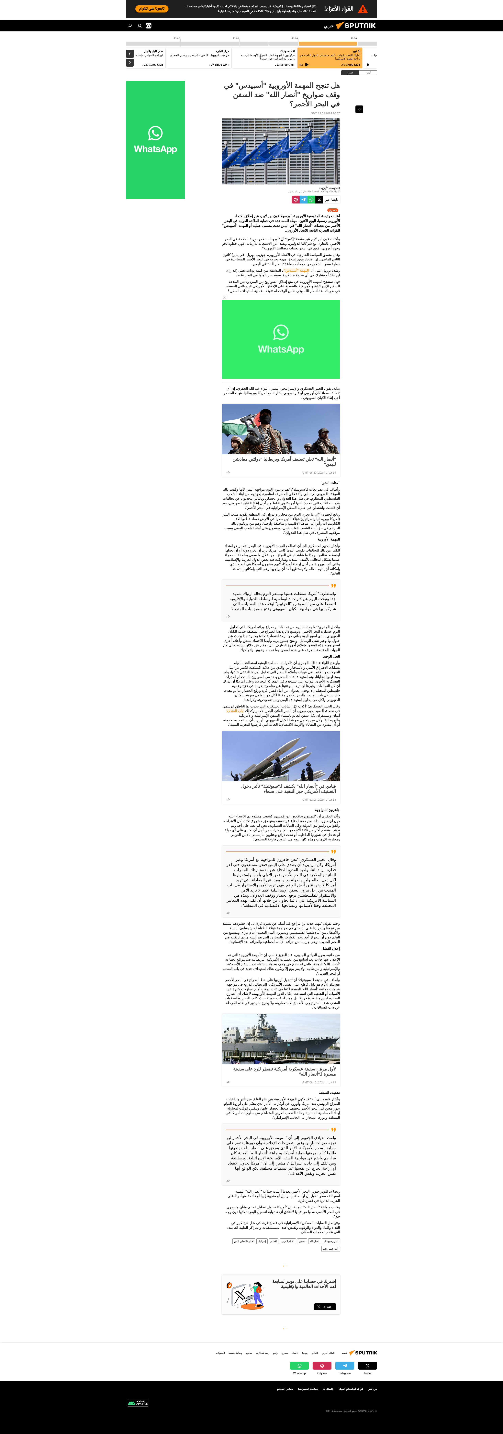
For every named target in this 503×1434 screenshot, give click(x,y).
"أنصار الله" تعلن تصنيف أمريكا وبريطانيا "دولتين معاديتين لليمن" (284, 462)
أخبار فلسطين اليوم (243, 1241)
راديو (275, 1353)
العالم (315, 1353)
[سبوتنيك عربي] (357, 30)
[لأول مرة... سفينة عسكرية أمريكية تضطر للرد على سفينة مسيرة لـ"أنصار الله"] (281, 1039)
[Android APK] (138, 1403)
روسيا (305, 1353)
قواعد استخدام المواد (351, 1388)
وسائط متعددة (235, 1353)
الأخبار (274, 1241)
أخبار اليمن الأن (330, 1248)
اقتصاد (295, 1353)
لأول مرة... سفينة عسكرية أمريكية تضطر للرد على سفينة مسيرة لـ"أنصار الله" (284, 1072)
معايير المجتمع (285, 1388)
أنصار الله (314, 1241)
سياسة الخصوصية (308, 1388)
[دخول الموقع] (140, 25)
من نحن (372, 1388)
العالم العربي (287, 1241)
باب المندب (235, 711)
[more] (228, 472)
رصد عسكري (262, 1353)
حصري (302, 1241)
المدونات (220, 1353)
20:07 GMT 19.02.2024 (325, 113)
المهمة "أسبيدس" (296, 270)
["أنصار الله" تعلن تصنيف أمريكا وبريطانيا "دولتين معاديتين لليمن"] (281, 429)
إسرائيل (262, 1241)
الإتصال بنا (328, 1388)
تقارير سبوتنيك (331, 1241)
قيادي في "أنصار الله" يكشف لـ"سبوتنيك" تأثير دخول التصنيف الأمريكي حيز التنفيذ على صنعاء (288, 789)
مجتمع (249, 1353)
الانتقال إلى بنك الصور (299, 191)
